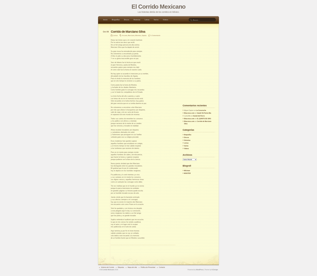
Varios (156, 20)
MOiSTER (187, 173)
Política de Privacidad (148, 267)
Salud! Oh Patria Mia (204, 113)
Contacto (162, 267)
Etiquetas (121, 267)
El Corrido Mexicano (158, 6)
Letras (147, 20)
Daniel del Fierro (199, 116)
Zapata (144, 35)
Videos (165, 20)
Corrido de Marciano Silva (128, 31)
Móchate (187, 170)
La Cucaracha (201, 110)
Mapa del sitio (132, 267)
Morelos (138, 35)
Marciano (131, 35)
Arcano (124, 35)
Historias (136, 20)
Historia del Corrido (107, 267)
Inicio (105, 20)
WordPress (199, 269)
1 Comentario (155, 35)
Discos (126, 20)
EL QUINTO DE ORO (204, 119)
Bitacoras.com (189, 113)
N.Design (215, 269)
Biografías (116, 20)
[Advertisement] (199, 67)
